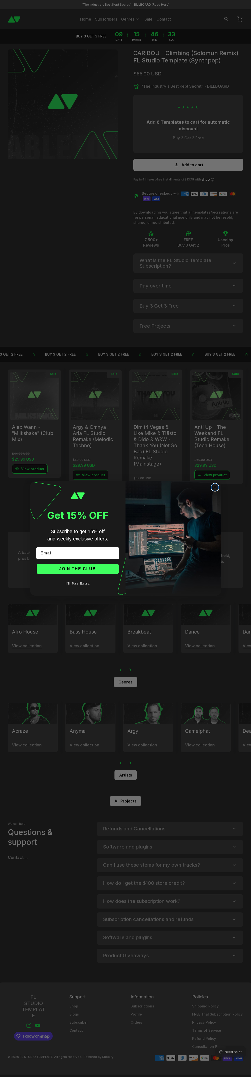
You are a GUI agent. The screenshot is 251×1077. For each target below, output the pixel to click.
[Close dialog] (215, 487)
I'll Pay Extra (78, 583)
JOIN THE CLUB (77, 569)
